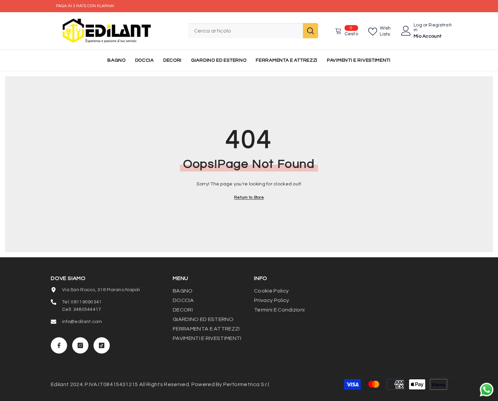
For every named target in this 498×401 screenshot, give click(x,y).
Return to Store (249, 197)
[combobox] (245, 30)
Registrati (440, 25)
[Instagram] (80, 345)
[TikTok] (102, 345)
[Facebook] (59, 345)
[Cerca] (253, 30)
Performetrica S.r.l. (246, 384)
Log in (418, 27)
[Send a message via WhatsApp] (487, 390)
